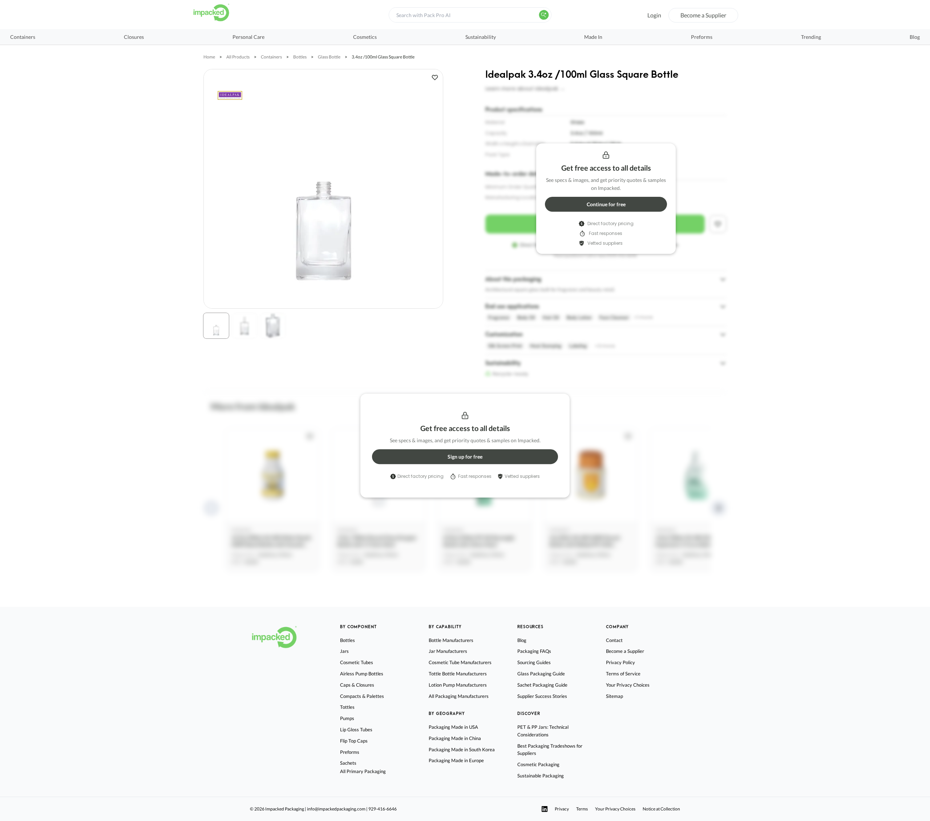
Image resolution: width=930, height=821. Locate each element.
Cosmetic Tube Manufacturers (460, 662)
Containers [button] (22, 37)
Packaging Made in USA (453, 727)
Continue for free (606, 204)
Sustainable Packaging (540, 776)
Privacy (562, 809)
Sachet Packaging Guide (542, 685)
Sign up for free (465, 457)
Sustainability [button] (480, 37)
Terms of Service (623, 673)
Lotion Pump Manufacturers (458, 685)
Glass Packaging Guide (541, 673)
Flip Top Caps (354, 741)
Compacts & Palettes (362, 696)
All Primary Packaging (363, 771)
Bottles (300, 57)
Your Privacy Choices (628, 685)
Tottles (347, 707)
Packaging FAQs (534, 651)
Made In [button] (593, 37)
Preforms (701, 37)
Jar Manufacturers (448, 651)
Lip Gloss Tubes (356, 729)
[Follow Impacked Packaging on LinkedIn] (544, 809)
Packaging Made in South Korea (462, 749)
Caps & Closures (357, 685)
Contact (614, 640)
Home (209, 57)
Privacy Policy (620, 662)
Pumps (347, 718)
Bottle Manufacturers (451, 640)
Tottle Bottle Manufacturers (458, 673)
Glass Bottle (329, 57)
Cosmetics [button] (365, 37)
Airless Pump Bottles (361, 673)
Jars (344, 651)
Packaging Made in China (455, 738)
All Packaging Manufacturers (459, 696)
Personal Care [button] (248, 37)
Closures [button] (134, 37)
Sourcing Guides (534, 662)
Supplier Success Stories (542, 696)
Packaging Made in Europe (456, 760)
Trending (811, 37)
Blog (915, 37)
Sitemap (614, 696)
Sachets (348, 763)
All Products (238, 57)
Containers (271, 57)
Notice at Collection (661, 809)
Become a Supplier (703, 15)
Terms (582, 809)
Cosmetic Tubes (356, 662)
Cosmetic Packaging (538, 764)
